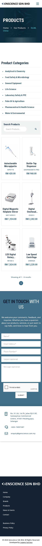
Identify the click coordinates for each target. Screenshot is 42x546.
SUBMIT (21, 395)
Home (5, 492)
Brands (5, 501)
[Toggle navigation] (37, 4)
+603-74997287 (17, 427)
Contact (6, 515)
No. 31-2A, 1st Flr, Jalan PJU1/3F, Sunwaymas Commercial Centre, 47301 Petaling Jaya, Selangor (23, 417)
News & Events (9, 510)
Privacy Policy (8, 528)
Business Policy (9, 523)
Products (6, 506)
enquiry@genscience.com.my (23, 433)
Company (6, 497)
